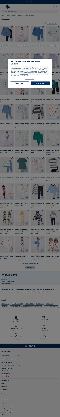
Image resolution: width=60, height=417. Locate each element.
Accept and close (40, 83)
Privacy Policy (24, 75)
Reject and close (19, 83)
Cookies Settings (30, 79)
